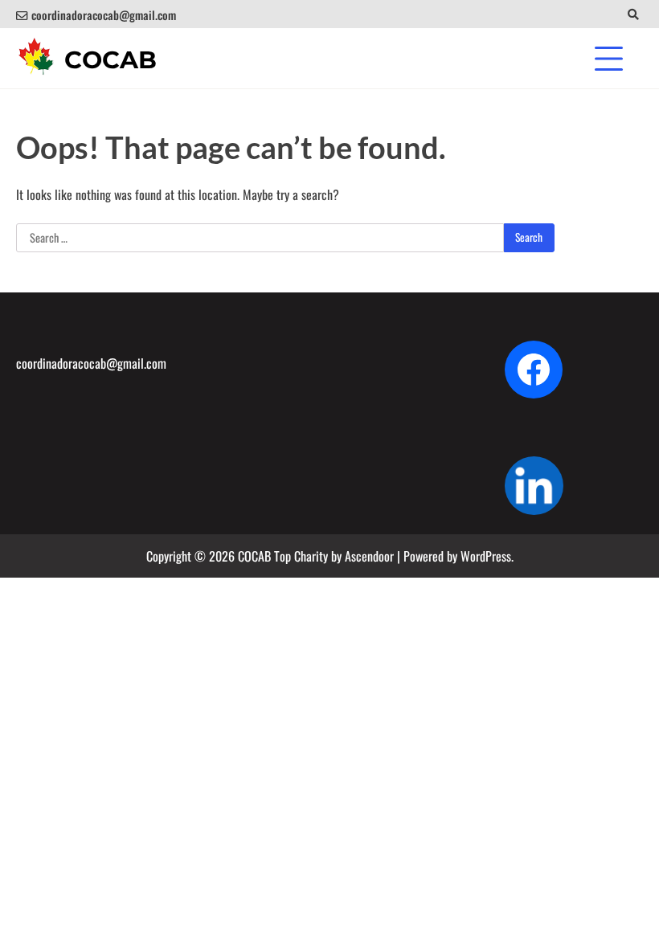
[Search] (633, 14)
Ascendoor (369, 556)
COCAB (110, 60)
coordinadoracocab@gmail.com (103, 14)
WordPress (485, 556)
